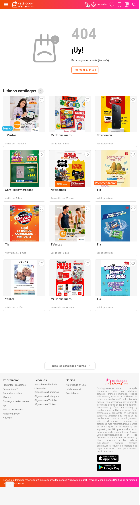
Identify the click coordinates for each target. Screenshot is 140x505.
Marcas (7, 397)
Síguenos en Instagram (46, 396)
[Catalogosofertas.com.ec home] (23, 4)
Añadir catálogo (11, 413)
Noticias (7, 417)
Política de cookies (14, 483)
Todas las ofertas (12, 393)
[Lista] (127, 4)
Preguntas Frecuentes (14, 385)
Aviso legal (80, 480)
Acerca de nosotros (13, 409)
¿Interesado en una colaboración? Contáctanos (76, 389)
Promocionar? (10, 389)
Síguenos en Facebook (46, 392)
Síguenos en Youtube (45, 400)
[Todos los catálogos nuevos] (41, 91)
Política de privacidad (125, 480)
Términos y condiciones (100, 480)
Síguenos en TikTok (45, 404)
